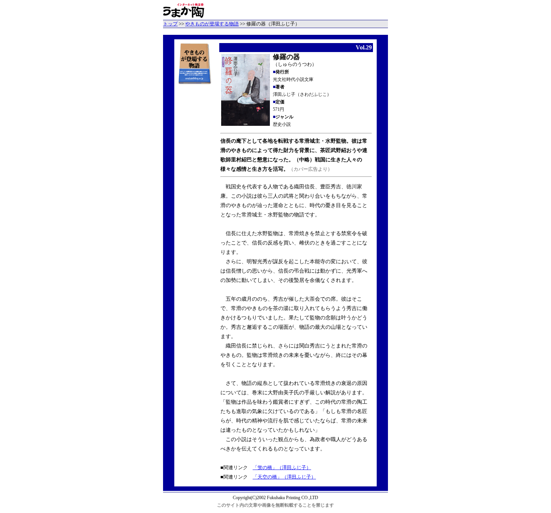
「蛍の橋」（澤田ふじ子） (282, 467)
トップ (170, 24)
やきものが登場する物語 (212, 24)
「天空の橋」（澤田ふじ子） (284, 477)
